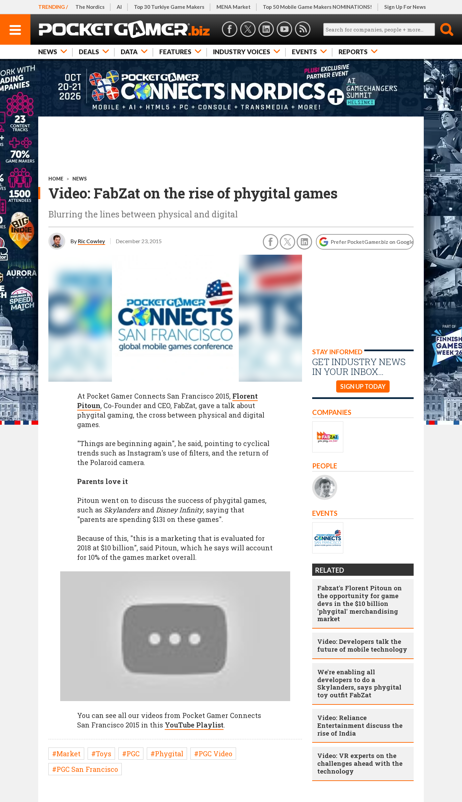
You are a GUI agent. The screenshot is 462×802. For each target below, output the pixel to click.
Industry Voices (241, 52)
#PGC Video (213, 753)
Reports (353, 52)
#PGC (131, 753)
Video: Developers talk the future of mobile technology (362, 645)
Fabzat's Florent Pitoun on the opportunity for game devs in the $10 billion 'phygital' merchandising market (359, 603)
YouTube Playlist (194, 724)
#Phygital (167, 753)
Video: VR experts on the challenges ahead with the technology (359, 763)
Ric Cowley (91, 241)
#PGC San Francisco (85, 769)
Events (304, 52)
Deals (89, 52)
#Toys (101, 753)
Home (55, 179)
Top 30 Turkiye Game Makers (169, 7)
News (47, 52)
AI (119, 7)
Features (175, 52)
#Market (66, 753)
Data (129, 52)
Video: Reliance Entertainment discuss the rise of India (359, 725)
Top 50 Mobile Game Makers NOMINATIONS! (317, 7)
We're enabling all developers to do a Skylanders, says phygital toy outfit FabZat (359, 683)
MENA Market (233, 7)
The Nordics (90, 7)
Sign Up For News (405, 7)
